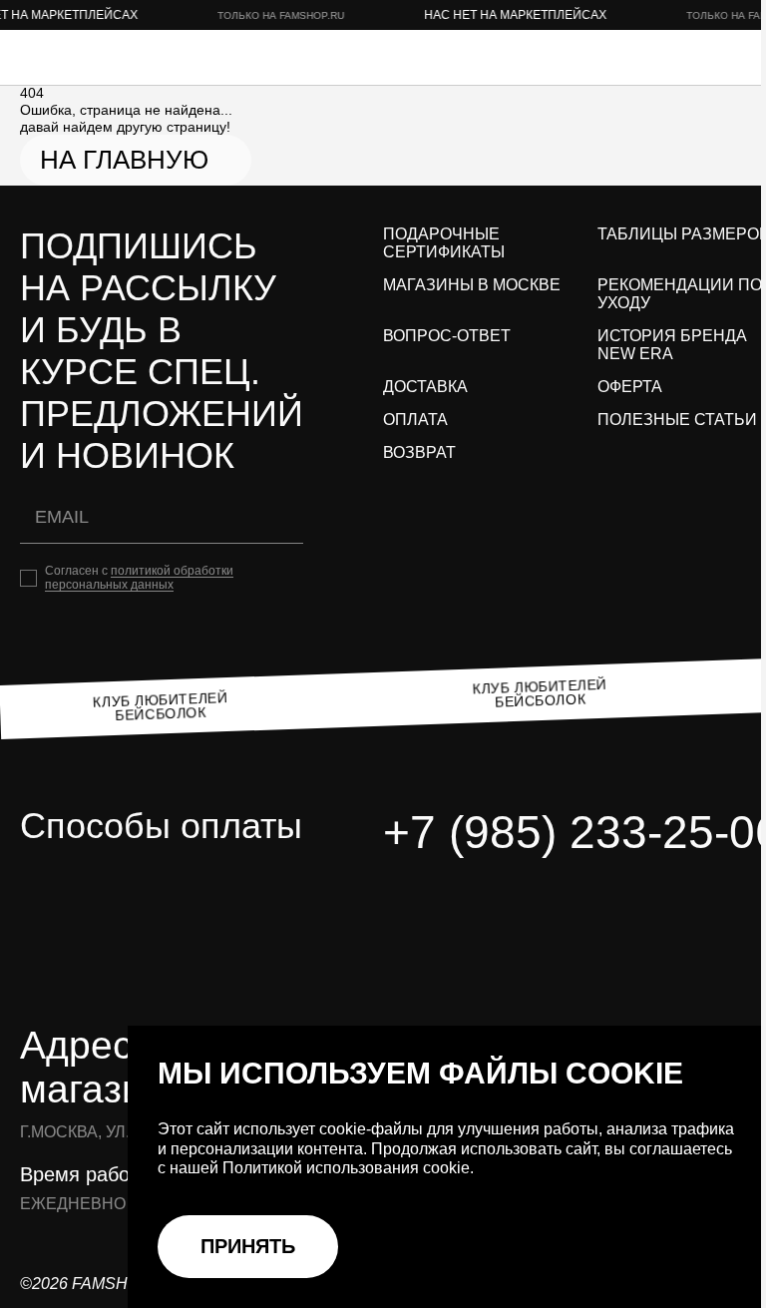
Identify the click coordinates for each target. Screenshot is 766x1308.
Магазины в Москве (472, 284)
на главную (124, 160)
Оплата (415, 419)
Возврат (419, 452)
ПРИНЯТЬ (247, 1246)
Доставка (425, 386)
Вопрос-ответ (447, 335)
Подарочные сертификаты (444, 242)
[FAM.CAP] (100, 57)
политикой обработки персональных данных (139, 578)
